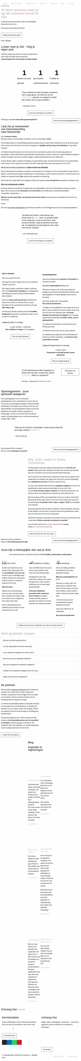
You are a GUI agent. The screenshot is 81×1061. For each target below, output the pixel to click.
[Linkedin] (9, 1042)
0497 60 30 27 (7, 1028)
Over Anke (43, 3)
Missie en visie (16, 3)
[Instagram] (4, 1042)
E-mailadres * (46, 1041)
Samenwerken (30, 3)
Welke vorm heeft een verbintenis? (15, 677)
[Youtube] (19, 1042)
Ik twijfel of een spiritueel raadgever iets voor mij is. (21, 671)
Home (5, 3)
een (34, 527)
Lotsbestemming (34, 780)
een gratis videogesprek (16, 207)
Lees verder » (33, 824)
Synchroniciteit (45, 776)
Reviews (54, 3)
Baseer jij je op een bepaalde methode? (17, 658)
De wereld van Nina (44, 381)
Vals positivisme (33, 940)
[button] (40, 640)
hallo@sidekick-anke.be (22, 1028)
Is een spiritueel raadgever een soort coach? (18, 652)
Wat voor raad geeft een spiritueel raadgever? (19, 665)
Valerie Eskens (11, 1057)
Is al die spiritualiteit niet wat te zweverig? (17, 646)
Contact (71, 3)
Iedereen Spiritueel (18, 689)
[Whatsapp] (14, 1042)
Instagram (49, 524)
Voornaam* (45, 1033)
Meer (63, 3)
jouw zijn (53, 197)
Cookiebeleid (72, 1056)
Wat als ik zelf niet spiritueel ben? (14, 640)
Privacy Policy (59, 1056)
